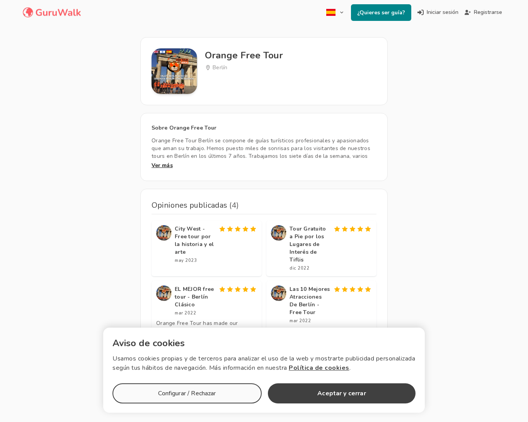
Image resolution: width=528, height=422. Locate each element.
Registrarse (488, 12)
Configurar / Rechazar (187, 393)
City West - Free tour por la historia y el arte (194, 240)
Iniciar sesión (442, 12)
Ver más (162, 165)
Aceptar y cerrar (341, 393)
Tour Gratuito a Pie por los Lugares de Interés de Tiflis (308, 244)
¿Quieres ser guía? (381, 12)
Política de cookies (319, 368)
